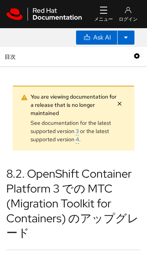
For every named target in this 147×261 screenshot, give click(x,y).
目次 (11, 56)
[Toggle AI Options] (125, 38)
